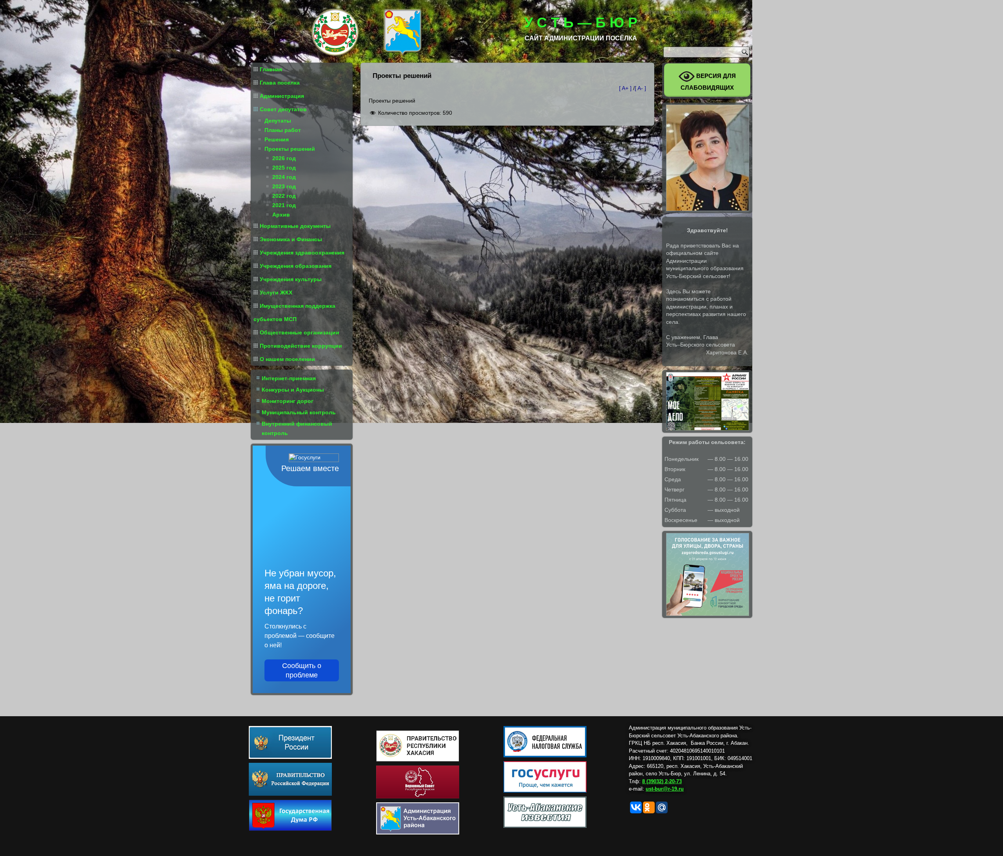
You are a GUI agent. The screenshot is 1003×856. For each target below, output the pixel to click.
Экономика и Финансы (291, 239)
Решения (276, 139)
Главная (271, 69)
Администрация (282, 96)
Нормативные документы (295, 226)
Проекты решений (289, 149)
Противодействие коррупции (301, 346)
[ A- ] (640, 88)
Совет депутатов (283, 109)
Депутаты (277, 120)
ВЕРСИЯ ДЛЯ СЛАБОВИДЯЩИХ (708, 81)
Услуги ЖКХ (276, 292)
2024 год (284, 177)
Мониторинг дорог (287, 401)
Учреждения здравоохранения (302, 252)
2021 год (284, 205)
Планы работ (282, 130)
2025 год (284, 167)
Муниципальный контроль (299, 412)
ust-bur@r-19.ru (665, 789)
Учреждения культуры (291, 279)
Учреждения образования (295, 266)
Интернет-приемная (289, 378)
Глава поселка (280, 82)
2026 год (284, 158)
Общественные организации (299, 332)
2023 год (284, 186)
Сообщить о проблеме (301, 670)
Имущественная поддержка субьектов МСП (294, 312)
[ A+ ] (626, 88)
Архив (281, 214)
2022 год (284, 196)
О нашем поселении (287, 359)
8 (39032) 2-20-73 (662, 781)
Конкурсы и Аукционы (293, 389)
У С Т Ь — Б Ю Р (580, 22)
